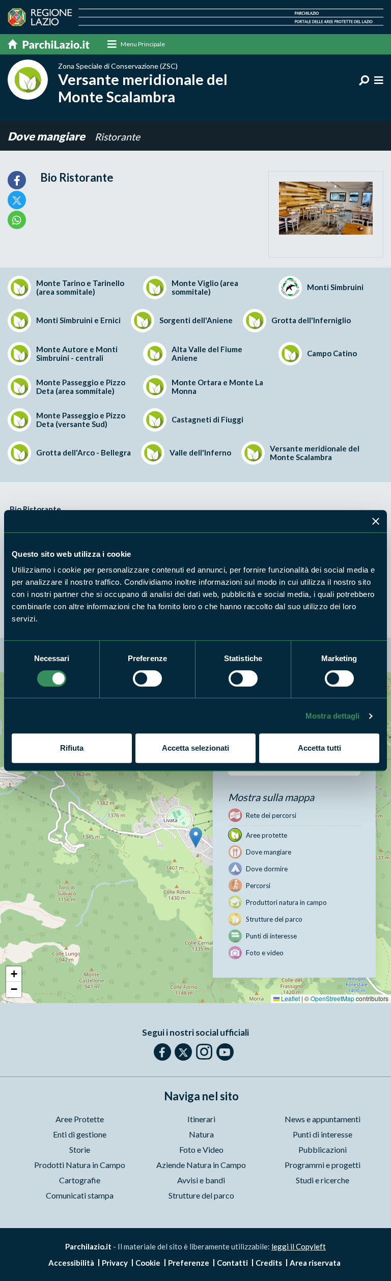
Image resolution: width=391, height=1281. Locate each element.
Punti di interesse (322, 1134)
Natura (201, 1134)
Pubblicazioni (322, 1149)
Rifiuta (71, 748)
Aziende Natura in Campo (201, 1165)
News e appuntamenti (322, 1119)
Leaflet (290, 998)
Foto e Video (201, 1149)
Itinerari (201, 1119)
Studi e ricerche (322, 1180)
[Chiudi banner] (375, 521)
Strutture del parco (201, 1195)
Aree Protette (79, 1119)
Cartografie (79, 1180)
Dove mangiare (47, 136)
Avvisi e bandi (201, 1180)
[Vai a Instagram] (204, 1051)
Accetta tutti (319, 748)
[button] (195, 837)
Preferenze (188, 1262)
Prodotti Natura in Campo (79, 1165)
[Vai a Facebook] (162, 1052)
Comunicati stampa (80, 1195)
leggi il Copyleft (298, 1246)
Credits (269, 1262)
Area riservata (315, 1262)
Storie (79, 1149)
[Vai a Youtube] (225, 1052)
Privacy (115, 1262)
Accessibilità (71, 1262)
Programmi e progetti (322, 1165)
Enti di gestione (79, 1134)
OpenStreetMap (332, 998)
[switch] (147, 678)
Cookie (147, 1262)
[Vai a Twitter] (183, 1052)
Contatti (232, 1262)
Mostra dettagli (332, 715)
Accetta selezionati (195, 748)
